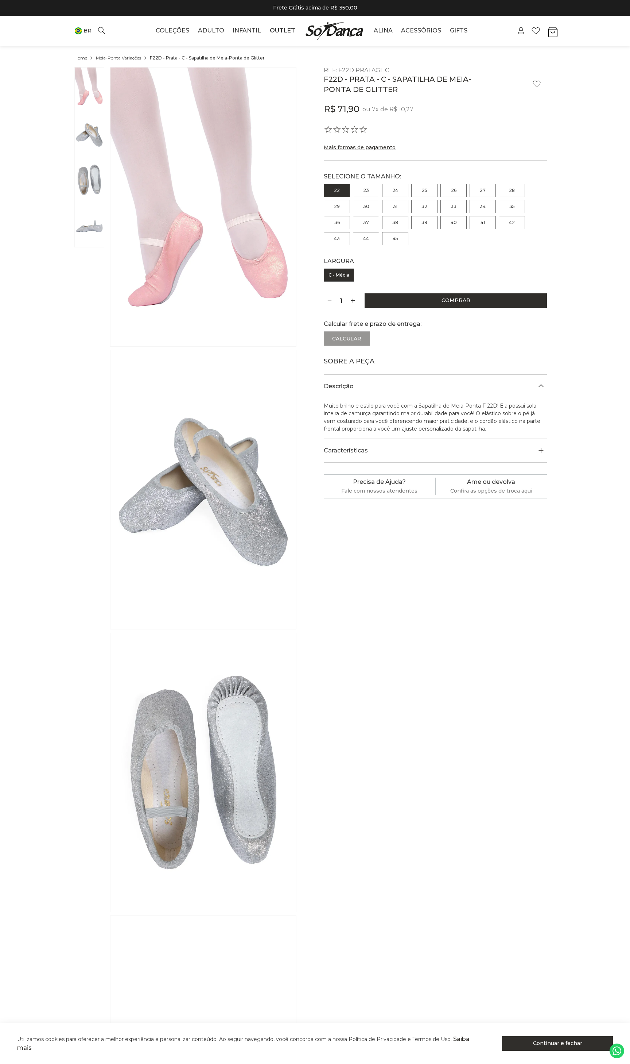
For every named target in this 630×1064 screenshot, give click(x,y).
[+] (353, 301)
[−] (329, 301)
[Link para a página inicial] (80, 58)
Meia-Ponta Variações (118, 58)
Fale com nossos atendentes (379, 502)
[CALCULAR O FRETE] (526, 338)
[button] (83, 31)
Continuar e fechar (557, 1043)
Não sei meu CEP (349, 353)
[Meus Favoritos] (535, 30)
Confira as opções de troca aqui (491, 502)
